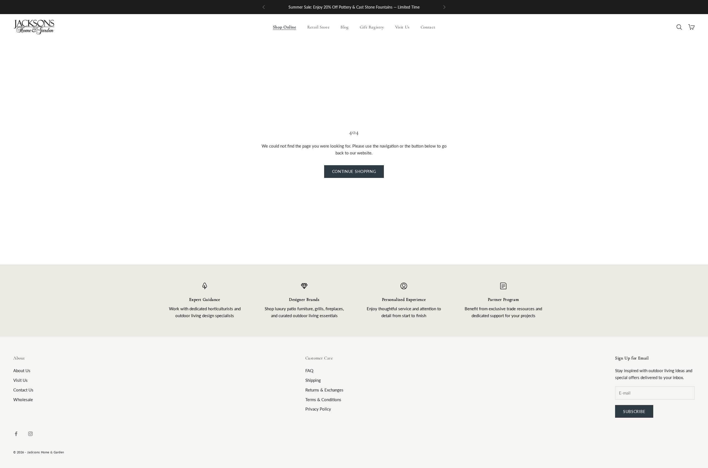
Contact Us (23, 389)
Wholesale (23, 399)
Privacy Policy (318, 408)
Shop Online (284, 27)
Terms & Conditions (323, 399)
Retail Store (318, 27)
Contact (428, 27)
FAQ (309, 370)
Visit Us (402, 27)
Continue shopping (354, 171)
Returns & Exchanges (324, 389)
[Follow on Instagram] (30, 434)
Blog (344, 27)
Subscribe (634, 411)
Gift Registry (372, 27)
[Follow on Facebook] (16, 434)
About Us (21, 370)
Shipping (313, 380)
